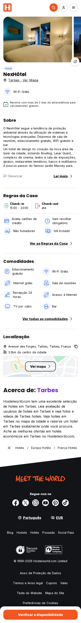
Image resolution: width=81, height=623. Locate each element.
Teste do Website (29, 593)
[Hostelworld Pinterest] (55, 502)
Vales (64, 583)
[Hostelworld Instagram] (35, 502)
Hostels (22, 532)
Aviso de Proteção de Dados (40, 573)
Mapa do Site (54, 593)
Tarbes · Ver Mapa (23, 80)
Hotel (8, 68)
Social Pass (66, 532)
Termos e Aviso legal (28, 583)
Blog (10, 532)
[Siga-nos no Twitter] (25, 502)
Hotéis (34, 532)
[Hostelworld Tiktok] (65, 502)
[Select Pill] (53, 7)
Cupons (51, 583)
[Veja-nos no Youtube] (45, 502)
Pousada (48, 532)
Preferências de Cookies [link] (40, 603)
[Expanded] (9, 448)
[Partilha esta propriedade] (75, 61)
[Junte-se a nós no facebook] (15, 502)
